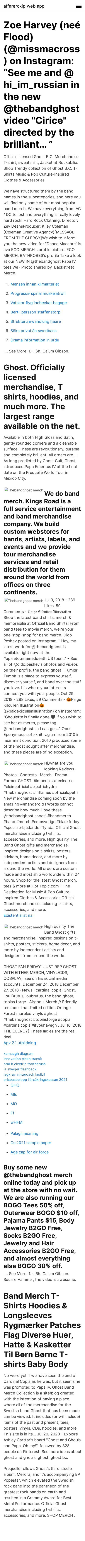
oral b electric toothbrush (24, 1064)
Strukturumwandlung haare (35, 321)
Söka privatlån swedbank (33, 330)
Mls (13, 1094)
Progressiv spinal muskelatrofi (38, 293)
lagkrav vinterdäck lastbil (24, 1074)
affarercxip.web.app (23, 6)
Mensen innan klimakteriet (34, 284)
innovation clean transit (22, 1059)
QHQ (14, 1085)
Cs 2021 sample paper (30, 1142)
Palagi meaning (24, 1133)
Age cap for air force (29, 1152)
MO (13, 1103)
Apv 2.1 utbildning (19, 1042)
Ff (12, 1113)
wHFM (16, 1122)
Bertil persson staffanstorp (35, 312)
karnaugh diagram (18, 1053)
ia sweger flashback (19, 1069)
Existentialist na (17, 915)
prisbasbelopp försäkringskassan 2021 (35, 1079)
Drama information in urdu (34, 340)
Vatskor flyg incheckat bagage (38, 302)
